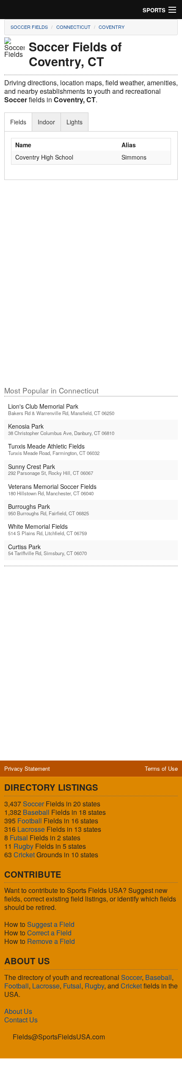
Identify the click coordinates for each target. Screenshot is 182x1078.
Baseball (36, 812)
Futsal (19, 837)
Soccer (33, 803)
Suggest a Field (50, 924)
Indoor (46, 122)
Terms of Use (161, 768)
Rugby (23, 846)
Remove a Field (51, 941)
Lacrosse (31, 829)
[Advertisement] (91, 287)
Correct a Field (49, 933)
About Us (18, 1011)
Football (29, 820)
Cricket (24, 854)
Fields (18, 122)
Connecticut (73, 26)
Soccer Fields (29, 26)
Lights (74, 122)
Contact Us (21, 1020)
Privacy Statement (27, 768)
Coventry (111, 26)
